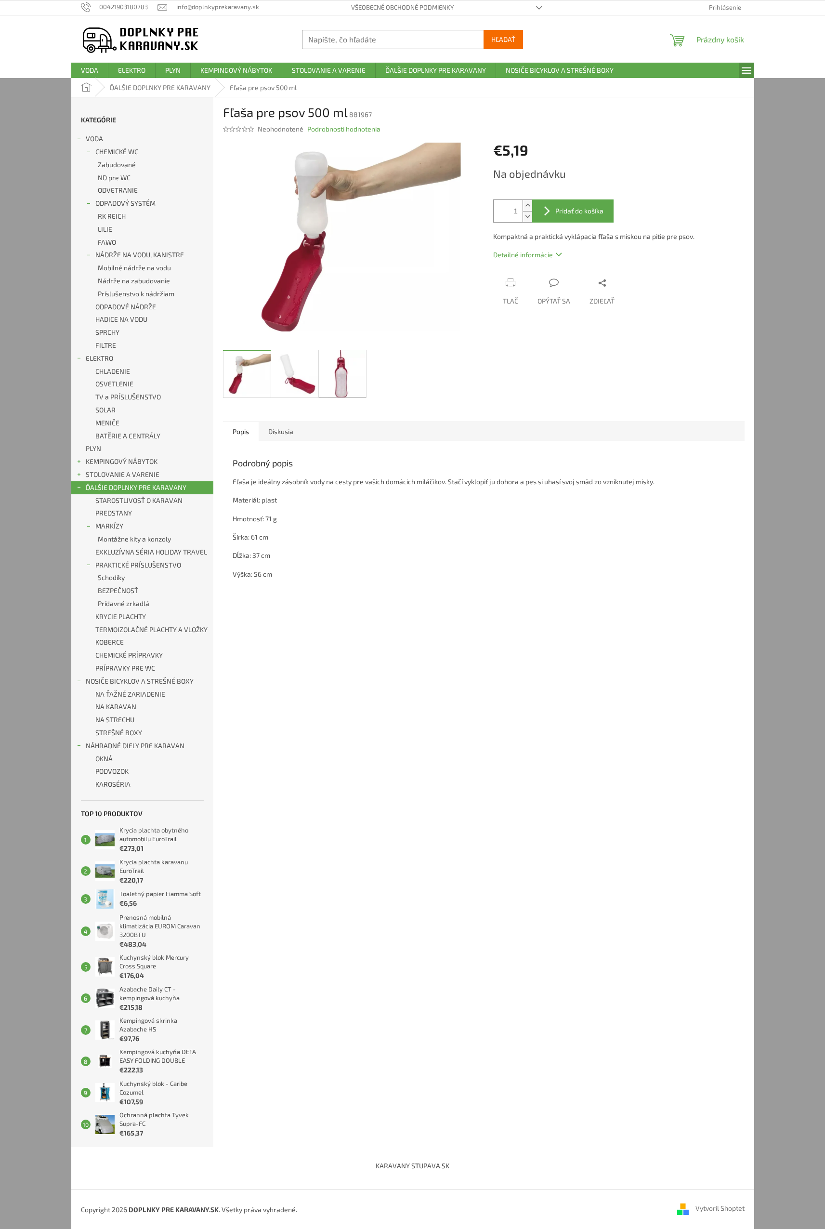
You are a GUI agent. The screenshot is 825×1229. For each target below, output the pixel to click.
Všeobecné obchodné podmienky (402, 7)
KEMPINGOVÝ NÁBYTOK (121, 461)
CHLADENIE (112, 371)
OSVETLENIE (114, 384)
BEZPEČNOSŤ (118, 590)
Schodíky (111, 577)
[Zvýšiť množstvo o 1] (527, 205)
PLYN (93, 448)
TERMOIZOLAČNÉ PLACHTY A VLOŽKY (151, 629)
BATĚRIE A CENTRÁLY (127, 436)
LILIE (105, 229)
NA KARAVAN (115, 706)
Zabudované (117, 164)
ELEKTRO (99, 358)
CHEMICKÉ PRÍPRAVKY (129, 655)
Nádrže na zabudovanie (134, 281)
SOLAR (105, 410)
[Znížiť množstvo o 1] (527, 216)
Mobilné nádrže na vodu (134, 268)
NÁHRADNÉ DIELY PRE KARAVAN (135, 745)
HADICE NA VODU (121, 319)
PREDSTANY (113, 513)
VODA (94, 138)
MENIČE (107, 423)
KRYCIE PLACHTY (120, 616)
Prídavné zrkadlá (123, 603)
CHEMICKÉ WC (116, 151)
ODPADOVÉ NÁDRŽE (125, 307)
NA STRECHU (114, 719)
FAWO (107, 242)
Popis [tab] (241, 431)
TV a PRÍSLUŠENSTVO (128, 397)
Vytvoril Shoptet (720, 1208)
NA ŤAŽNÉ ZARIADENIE (130, 694)
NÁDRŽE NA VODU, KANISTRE (139, 255)
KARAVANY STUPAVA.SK (412, 1166)
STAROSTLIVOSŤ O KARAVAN (139, 500)
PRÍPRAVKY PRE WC (125, 668)
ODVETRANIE (118, 190)
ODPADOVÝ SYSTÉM (125, 203)
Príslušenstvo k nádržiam (136, 294)
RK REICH (112, 216)
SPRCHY (107, 332)
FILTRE (105, 345)
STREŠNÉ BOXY (118, 732)
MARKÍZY (109, 526)
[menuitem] (89, 70)
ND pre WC (114, 177)
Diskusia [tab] (280, 431)
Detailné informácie (523, 255)
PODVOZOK (112, 771)
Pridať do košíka (579, 211)
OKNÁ (104, 758)
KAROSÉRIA (113, 784)
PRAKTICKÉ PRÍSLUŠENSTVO (138, 565)
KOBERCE (109, 642)
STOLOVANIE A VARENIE (122, 474)
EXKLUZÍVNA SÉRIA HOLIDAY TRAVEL (151, 552)
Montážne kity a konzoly (134, 539)
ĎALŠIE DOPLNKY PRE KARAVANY (136, 487)
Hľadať (503, 39)
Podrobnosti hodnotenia (343, 129)
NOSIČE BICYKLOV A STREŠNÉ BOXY (140, 681)
